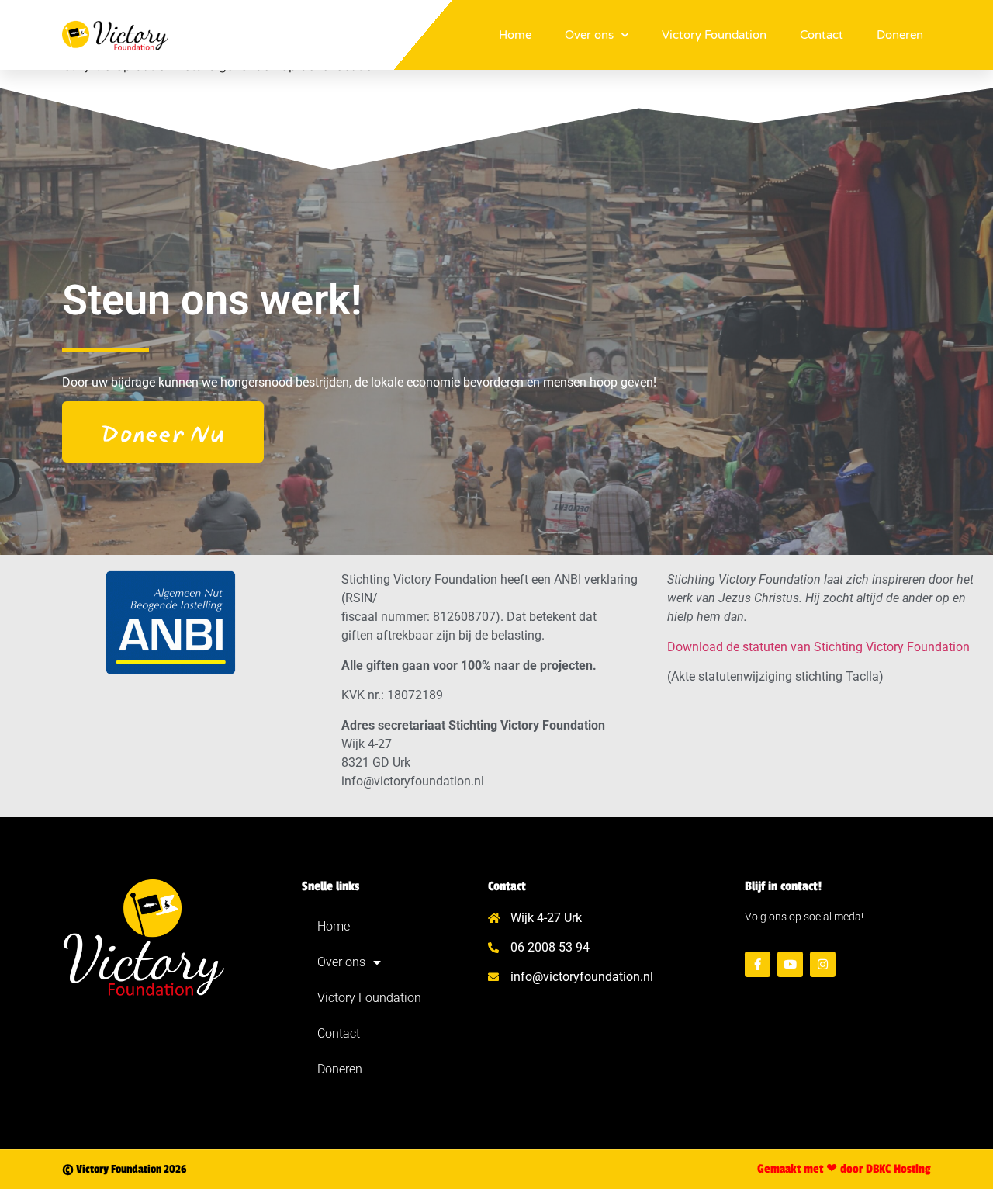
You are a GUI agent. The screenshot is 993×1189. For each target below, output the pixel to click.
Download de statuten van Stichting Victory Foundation (818, 647)
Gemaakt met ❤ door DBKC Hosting (844, 1169)
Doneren (900, 35)
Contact (821, 35)
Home (515, 35)
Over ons (589, 35)
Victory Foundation (714, 35)
